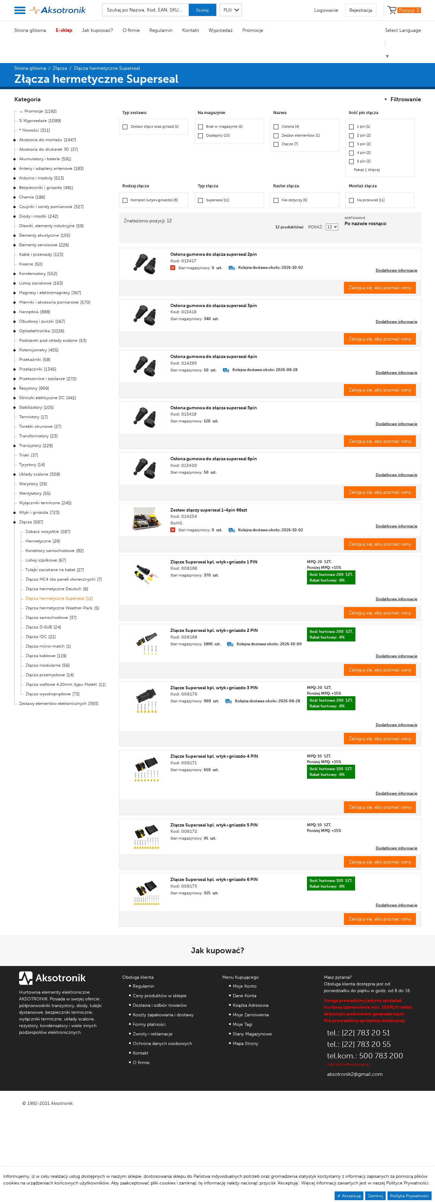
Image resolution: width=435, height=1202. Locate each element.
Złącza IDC (36, 636)
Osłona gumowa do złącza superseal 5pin (213, 408)
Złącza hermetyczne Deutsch (53, 588)
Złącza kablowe (40, 655)
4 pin (364, 152)
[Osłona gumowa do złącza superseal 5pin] (146, 417)
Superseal (217, 200)
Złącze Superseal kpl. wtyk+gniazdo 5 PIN (214, 825)
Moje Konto (245, 986)
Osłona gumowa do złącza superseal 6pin (213, 458)
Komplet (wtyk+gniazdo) (154, 200)
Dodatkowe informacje (396, 270)
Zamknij (375, 1195)
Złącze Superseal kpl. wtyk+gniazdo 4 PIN (214, 756)
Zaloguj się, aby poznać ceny (380, 287)
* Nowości (29, 130)
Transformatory (33, 435)
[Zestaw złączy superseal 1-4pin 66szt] (146, 520)
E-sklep (64, 30)
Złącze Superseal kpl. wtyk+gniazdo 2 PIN (214, 630)
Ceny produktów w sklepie (160, 995)
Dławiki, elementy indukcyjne (47, 225)
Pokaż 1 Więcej (367, 170)
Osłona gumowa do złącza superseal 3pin (213, 305)
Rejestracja (360, 10)
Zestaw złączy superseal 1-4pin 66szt (208, 510)
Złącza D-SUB (38, 627)
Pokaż (315, 227)
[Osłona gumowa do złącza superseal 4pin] (146, 366)
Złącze (290, 144)
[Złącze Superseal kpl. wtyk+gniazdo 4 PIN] (146, 769)
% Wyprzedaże (33, 120)
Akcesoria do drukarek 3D (44, 149)
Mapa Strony (245, 1043)
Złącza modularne (43, 665)
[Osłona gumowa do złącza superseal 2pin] (146, 264)
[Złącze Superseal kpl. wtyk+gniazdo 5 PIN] (146, 836)
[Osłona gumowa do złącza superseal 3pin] (146, 315)
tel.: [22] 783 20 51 (358, 1032)
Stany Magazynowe (252, 1034)
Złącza (60, 68)
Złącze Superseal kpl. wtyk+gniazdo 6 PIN (214, 879)
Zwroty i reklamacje (153, 1034)
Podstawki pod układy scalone (48, 340)
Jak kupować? (97, 30)
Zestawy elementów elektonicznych (53, 703)
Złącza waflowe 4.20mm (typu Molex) (61, 684)
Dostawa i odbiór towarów (160, 1005)
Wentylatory (30, 493)
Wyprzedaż (221, 30)
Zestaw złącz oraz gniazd (155, 126)
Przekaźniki (30, 359)
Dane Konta (244, 995)
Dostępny (218, 135)
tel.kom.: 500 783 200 (365, 1055)
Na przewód (371, 200)
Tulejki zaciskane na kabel (50, 569)
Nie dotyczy (294, 200)
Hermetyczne (38, 541)
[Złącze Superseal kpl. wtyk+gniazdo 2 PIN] (146, 643)
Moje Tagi (242, 1024)
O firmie (131, 30)
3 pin (364, 144)
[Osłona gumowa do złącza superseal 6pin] (146, 468)
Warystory (28, 483)
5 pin (364, 161)
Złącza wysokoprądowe (48, 693)
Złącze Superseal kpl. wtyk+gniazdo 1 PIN (214, 562)
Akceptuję (351, 1195)
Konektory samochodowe (50, 550)
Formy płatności (149, 1024)
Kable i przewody (35, 254)
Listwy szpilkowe (41, 560)
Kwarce (26, 263)
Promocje (252, 30)
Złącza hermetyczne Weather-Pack (59, 607)
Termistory (29, 416)
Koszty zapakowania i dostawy (163, 1015)
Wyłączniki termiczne (39, 502)
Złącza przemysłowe (45, 674)
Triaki (24, 455)
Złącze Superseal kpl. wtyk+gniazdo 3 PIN (214, 687)
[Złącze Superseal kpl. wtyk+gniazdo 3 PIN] (146, 700)
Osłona (290, 126)
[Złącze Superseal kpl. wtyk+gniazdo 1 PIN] (146, 575)
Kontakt (190, 30)
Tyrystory (27, 464)
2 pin (364, 135)
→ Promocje (31, 111)
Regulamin (161, 30)
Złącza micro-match (45, 646)
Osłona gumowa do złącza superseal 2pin (213, 254)
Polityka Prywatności (409, 1195)
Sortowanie (355, 218)
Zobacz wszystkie (42, 531)
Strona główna (30, 30)
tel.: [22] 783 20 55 (359, 1044)
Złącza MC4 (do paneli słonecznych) (60, 579)
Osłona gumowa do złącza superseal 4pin (213, 356)
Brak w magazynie (224, 126)
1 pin (363, 126)
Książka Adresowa (250, 1005)
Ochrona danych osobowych (162, 1043)
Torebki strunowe (36, 426)
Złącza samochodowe (46, 617)
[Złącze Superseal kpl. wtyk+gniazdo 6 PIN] (146, 892)
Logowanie (326, 10)
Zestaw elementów (301, 135)
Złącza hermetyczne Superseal (54, 598)
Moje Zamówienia (251, 1015)
